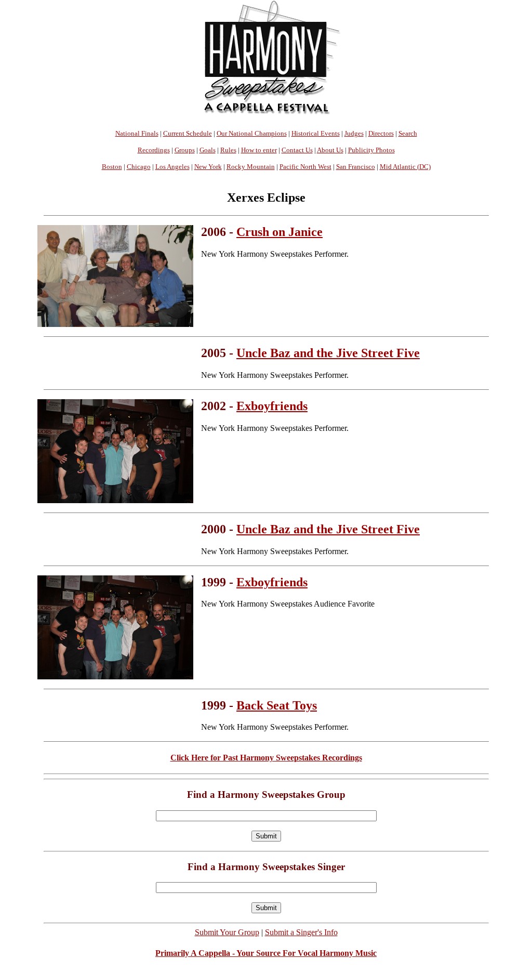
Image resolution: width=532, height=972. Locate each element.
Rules (228, 150)
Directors (381, 133)
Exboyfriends (272, 406)
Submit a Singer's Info (301, 932)
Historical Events (315, 133)
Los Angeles (172, 166)
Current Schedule (187, 133)
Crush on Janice (279, 232)
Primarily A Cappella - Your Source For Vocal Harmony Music (266, 953)
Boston (112, 166)
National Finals (136, 133)
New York (208, 166)
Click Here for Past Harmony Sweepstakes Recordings (266, 757)
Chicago (139, 166)
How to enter (259, 150)
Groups (185, 150)
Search (407, 133)
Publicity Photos (371, 150)
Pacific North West (305, 166)
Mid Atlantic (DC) (405, 166)
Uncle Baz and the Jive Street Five (328, 353)
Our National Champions (252, 133)
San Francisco (355, 166)
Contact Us (297, 150)
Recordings (154, 150)
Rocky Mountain (251, 166)
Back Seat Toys (276, 705)
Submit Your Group (227, 932)
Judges (354, 133)
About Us (330, 150)
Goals (208, 150)
